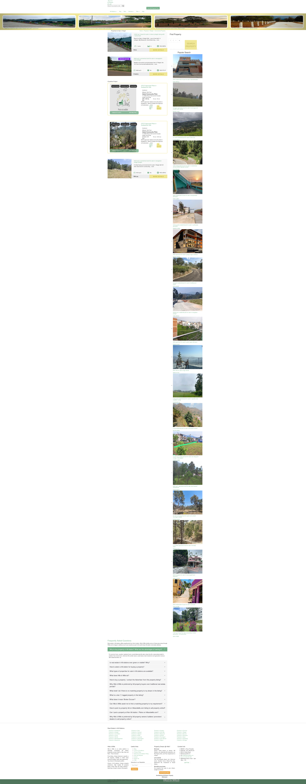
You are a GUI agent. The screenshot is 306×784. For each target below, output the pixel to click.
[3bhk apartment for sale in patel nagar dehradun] (187, 328)
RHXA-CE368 (176, 257)
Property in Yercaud (136, 732)
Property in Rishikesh (136, 740)
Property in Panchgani (159, 737)
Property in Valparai (136, 734)
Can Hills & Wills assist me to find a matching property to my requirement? (136, 703)
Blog (135, 749)
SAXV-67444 (176, 372)
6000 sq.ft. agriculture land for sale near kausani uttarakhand (185, 486)
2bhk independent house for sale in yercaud (184, 604)
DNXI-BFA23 (176, 82)
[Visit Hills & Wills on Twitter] (190, 762)
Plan (137, 11)
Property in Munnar (182, 734)
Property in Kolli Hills (159, 732)
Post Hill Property (153, 8)
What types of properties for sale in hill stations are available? (131, 671)
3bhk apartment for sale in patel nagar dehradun (185, 342)
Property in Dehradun (182, 735)
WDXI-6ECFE (176, 578)
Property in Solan (181, 737)
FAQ (135, 760)
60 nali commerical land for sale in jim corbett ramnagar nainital (184, 516)
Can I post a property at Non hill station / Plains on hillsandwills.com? (134, 712)
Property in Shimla (113, 737)
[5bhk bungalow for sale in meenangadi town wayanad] (187, 561)
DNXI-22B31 (176, 199)
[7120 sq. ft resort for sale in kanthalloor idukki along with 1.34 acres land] (187, 619)
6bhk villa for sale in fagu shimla (181, 370)
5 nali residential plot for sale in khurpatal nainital (185, 428)
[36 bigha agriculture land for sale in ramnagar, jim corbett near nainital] (187, 94)
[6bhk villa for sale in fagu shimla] (187, 357)
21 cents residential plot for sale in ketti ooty (184, 137)
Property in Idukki (135, 735)
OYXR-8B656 (176, 139)
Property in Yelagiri (181, 732)
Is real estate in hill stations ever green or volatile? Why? (130, 662)
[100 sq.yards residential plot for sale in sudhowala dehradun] (187, 211)
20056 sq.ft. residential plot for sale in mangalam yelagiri (185, 313)
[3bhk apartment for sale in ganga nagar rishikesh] (187, 241)
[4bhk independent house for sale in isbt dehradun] (187, 66)
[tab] (137, 649)
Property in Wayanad (159, 734)
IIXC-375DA (176, 636)
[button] (23, 21)
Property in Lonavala (136, 737)
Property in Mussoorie (114, 740)
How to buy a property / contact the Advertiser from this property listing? (135, 680)
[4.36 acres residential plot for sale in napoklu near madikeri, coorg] (187, 385)
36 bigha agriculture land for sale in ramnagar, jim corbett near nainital (185, 108)
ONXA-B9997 (176, 490)
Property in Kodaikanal (114, 730)
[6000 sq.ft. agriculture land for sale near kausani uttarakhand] (187, 473)
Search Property (191, 45)
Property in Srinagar (182, 740)
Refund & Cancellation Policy (141, 753)
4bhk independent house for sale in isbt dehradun (185, 79)
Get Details (159, 107)
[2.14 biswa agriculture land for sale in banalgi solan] (187, 532)
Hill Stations (113, 11)
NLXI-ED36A (176, 169)
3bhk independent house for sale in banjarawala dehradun (185, 196)
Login (110, 4)
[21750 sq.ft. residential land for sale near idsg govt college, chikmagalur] (187, 443)
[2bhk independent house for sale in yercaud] (187, 591)
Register (111, 2)
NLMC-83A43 (176, 519)
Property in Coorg (113, 735)
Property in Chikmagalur (137, 738)
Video (151, 106)
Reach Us (136, 758)
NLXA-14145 (176, 111)
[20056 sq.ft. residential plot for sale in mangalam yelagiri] (187, 299)
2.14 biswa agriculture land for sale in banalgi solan (184, 546)
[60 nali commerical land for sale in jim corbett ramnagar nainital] (187, 502)
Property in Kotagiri (113, 732)
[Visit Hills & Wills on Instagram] (187, 762)
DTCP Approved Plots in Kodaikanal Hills (148, 86)
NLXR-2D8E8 (176, 430)
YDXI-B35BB (176, 607)
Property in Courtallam (114, 734)
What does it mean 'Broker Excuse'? (122, 699)
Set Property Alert (164, 772)
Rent (125, 11)
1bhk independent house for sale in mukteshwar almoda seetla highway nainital (185, 166)
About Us (110, 1)
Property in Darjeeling (182, 738)
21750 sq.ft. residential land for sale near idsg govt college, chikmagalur (185, 457)
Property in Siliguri (158, 740)
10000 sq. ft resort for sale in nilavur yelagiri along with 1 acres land (149, 35)
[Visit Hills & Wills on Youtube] (185, 762)
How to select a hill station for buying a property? (127, 667)
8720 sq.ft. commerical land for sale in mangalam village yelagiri (147, 161)
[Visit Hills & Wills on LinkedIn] (188, 762)
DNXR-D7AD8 (176, 228)
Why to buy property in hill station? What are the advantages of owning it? (136, 649)
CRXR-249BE (176, 460)
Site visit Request (138, 755)
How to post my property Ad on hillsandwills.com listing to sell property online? (137, 708)
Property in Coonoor (182, 730)
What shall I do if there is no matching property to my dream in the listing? (136, 691)
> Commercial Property (159, 31)
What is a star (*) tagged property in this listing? (127, 695)
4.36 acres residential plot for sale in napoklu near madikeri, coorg (185, 399)
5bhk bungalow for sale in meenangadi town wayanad (184, 575)
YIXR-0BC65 (176, 316)
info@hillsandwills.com (187, 755)
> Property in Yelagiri (148, 31)
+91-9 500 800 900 (187, 757)
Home (141, 31)
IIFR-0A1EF (176, 286)
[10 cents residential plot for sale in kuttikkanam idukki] (187, 269)
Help (143, 11)
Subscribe (134, 769)
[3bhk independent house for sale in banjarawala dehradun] (187, 182)
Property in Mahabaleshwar (116, 738)
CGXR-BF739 (176, 402)
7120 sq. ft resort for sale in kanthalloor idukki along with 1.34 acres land (184, 633)
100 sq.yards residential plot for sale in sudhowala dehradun (185, 225)
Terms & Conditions (139, 750)
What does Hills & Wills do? (119, 675)
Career (136, 757)
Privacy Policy (137, 752)
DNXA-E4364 (176, 344)
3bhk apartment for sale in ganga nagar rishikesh (185, 254)
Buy (120, 11)
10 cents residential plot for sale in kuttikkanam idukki (185, 283)
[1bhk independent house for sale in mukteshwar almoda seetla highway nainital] (187, 152)
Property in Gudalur (159, 730)
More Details (158, 50)
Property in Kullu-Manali (160, 738)
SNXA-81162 (176, 549)
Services (130, 11)
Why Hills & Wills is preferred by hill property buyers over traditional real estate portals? (137, 685)
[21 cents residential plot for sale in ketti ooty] (187, 124)
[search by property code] (123, 6)
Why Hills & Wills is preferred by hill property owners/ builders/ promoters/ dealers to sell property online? (136, 717)
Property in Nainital (159, 735)
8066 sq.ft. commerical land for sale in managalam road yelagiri (148, 59)
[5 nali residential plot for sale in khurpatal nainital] (187, 415)
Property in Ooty (135, 730)
